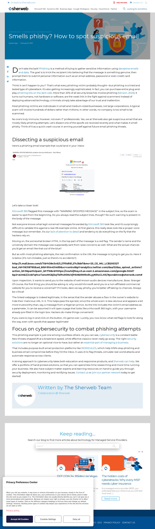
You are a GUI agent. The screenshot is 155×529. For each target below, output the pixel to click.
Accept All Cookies (20, 519)
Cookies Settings (48, 519)
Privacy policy (12, 510)
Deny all (76, 519)
